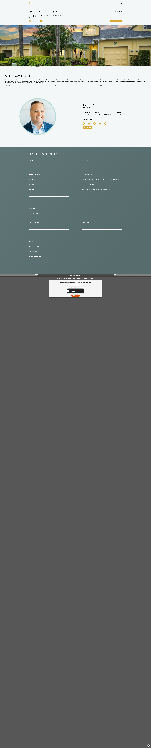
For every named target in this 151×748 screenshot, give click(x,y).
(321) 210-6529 (86, 114)
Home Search (91, 3)
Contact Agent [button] (87, 127)
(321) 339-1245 (109, 3)
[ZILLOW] (105, 123)
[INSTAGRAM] (89, 123)
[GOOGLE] (100, 123)
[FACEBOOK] (84, 123)
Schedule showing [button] (116, 20)
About (76, 3)
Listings (83, 3)
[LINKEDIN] (94, 123)
